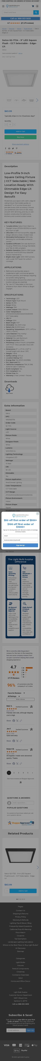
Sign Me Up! (20, 545)
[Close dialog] (37, 513)
